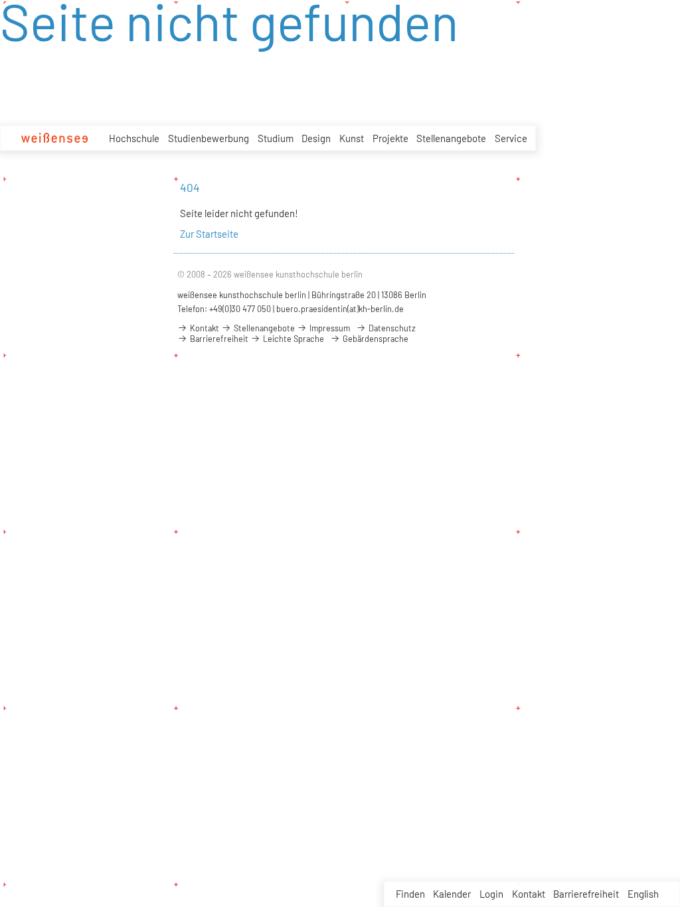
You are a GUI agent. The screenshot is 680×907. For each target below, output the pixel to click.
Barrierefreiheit (586, 894)
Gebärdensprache (374, 338)
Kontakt (528, 894)
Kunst (351, 138)
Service (511, 138)
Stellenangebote (451, 138)
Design (316, 138)
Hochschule (134, 138)
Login (491, 894)
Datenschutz (391, 328)
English (643, 894)
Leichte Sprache (292, 338)
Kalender (452, 894)
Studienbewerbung (208, 138)
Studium (276, 138)
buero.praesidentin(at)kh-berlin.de (340, 308)
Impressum (328, 328)
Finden (410, 894)
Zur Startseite (209, 234)
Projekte (390, 138)
